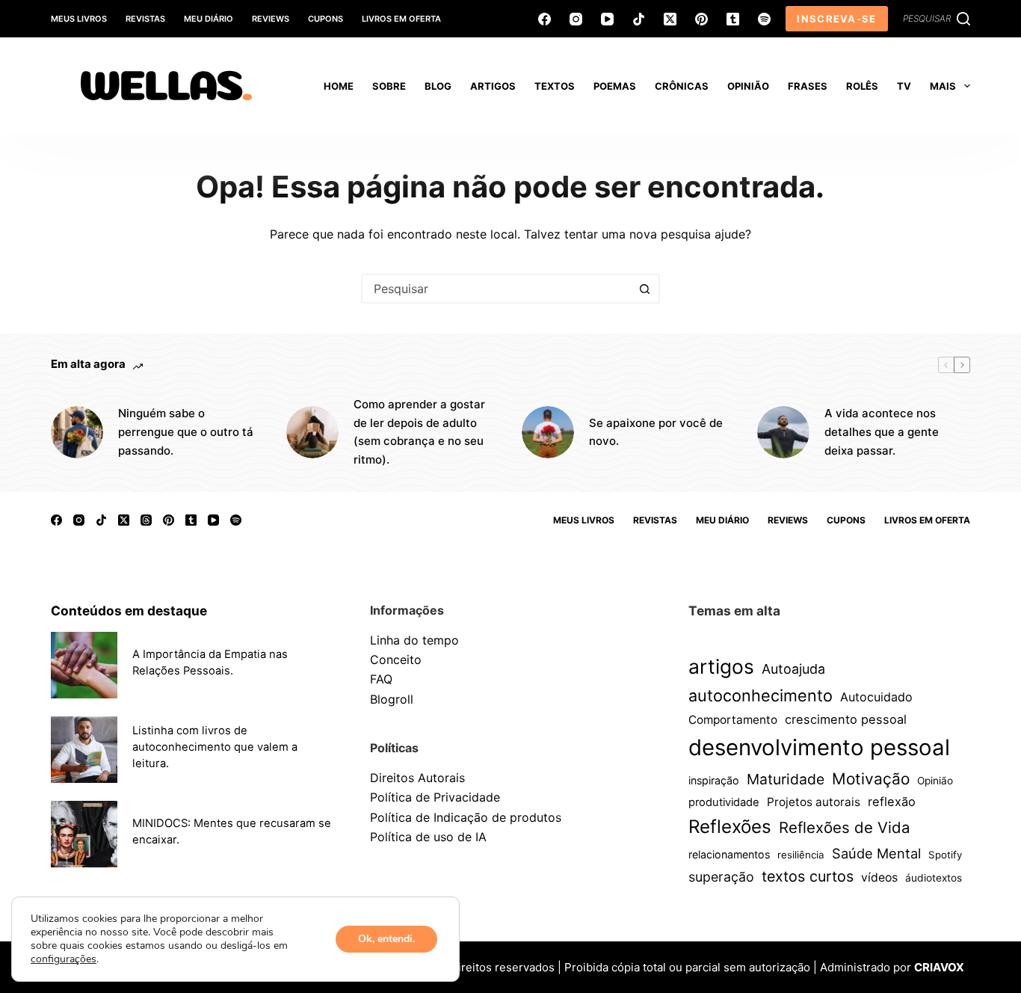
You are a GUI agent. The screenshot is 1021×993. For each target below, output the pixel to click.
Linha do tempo (414, 640)
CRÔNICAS (682, 86)
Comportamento (732, 720)
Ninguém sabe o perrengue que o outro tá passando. (185, 432)
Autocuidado (876, 696)
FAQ (381, 678)
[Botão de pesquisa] (645, 288)
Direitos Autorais (417, 777)
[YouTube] (607, 19)
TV (904, 86)
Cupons (325, 18)
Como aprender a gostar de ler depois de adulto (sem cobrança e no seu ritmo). (419, 432)
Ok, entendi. (386, 939)
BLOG (438, 86)
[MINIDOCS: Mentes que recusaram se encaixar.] (84, 834)
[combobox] (497, 289)
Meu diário (208, 18)
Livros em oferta (401, 18)
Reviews (270, 18)
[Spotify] (764, 19)
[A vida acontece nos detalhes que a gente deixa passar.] (783, 432)
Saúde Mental (876, 853)
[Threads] (146, 520)
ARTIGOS (493, 86)
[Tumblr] (733, 19)
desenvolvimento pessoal (819, 747)
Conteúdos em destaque (129, 610)
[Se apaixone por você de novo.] (548, 432)
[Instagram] (576, 19)
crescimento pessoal (846, 719)
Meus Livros (79, 18)
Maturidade (785, 779)
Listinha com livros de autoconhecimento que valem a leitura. (214, 747)
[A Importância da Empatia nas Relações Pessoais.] (84, 665)
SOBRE (389, 86)
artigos (721, 666)
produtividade (723, 802)
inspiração (713, 780)
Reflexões (729, 826)
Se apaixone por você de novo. (656, 432)
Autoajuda (793, 669)
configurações (63, 959)
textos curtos (808, 876)
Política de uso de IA (428, 836)
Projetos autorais (813, 802)
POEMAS (614, 86)
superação (721, 877)
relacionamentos (729, 854)
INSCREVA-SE (836, 19)
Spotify (945, 855)
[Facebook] (544, 19)
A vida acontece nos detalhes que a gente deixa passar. (881, 432)
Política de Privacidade (435, 797)
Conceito (396, 659)
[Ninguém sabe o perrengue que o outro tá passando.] (77, 432)
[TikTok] (638, 19)
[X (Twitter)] (670, 19)
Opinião (935, 781)
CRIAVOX (939, 967)
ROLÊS (862, 86)
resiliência (800, 855)
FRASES (807, 86)
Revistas (145, 18)
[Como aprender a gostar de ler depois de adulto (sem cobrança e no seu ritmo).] (312, 432)
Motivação (871, 778)
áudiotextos (933, 878)
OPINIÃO (748, 86)
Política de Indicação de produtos (465, 817)
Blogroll (391, 699)
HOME (339, 86)
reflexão (892, 801)
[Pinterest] (701, 19)
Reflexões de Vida (844, 827)
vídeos (879, 877)
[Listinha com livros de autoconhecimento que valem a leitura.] (84, 749)
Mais (943, 86)
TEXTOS (554, 86)
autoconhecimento (760, 695)
